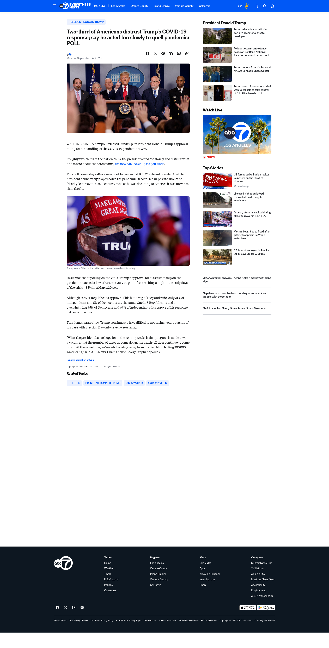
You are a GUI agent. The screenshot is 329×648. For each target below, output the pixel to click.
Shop (203, 585)
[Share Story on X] (155, 53)
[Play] (237, 134)
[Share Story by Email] (179, 53)
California (204, 6)
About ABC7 (258, 574)
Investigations (207, 579)
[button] (54, 5)
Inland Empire (161, 6)
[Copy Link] (187, 53)
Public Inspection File (188, 620)
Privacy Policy (60, 620)
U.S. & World (111, 579)
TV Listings (257, 568)
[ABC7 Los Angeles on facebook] (57, 607)
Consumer (110, 590)
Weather (109, 568)
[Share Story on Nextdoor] (171, 53)
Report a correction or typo (80, 360)
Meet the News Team (263, 579)
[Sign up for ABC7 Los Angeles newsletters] (82, 607)
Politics (108, 585)
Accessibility (258, 585)
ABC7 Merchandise (262, 596)
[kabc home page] (63, 563)
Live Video (205, 563)
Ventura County (184, 6)
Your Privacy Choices (78, 620)
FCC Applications (209, 620)
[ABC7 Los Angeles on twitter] (65, 607)
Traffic (107, 574)
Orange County (139, 6)
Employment (258, 590)
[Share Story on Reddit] (163, 53)
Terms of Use (150, 620)
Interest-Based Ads (167, 620)
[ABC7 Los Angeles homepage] (75, 6)
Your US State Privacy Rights (129, 620)
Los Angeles (118, 6)
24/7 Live (100, 6)
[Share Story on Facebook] (147, 53)
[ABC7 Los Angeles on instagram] (73, 607)
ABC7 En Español (210, 574)
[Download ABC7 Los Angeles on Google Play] (266, 607)
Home (107, 563)
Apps (202, 568)
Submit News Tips (261, 563)
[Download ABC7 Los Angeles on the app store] (247, 607)
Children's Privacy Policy (102, 620)
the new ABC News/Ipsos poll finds (139, 163)
